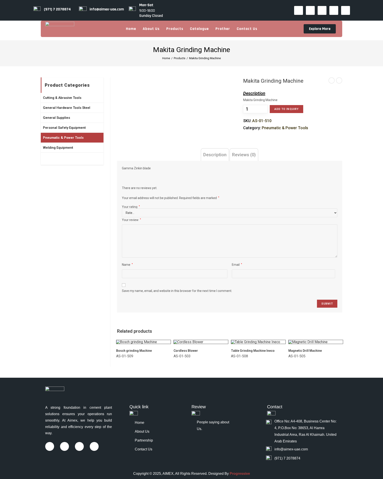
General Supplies (56, 118)
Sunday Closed (151, 16)
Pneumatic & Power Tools (285, 127)
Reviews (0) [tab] (244, 154)
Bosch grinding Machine (134, 350)
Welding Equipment (58, 148)
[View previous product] (331, 80)
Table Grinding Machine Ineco (253, 350)
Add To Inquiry (286, 109)
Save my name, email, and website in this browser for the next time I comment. (177, 291)
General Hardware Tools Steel (66, 108)
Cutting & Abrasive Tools (62, 98)
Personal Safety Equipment (64, 128)
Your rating (131, 206)
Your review (131, 220)
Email (237, 264)
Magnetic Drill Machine (305, 350)
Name (127, 264)
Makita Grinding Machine (205, 58)
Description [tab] (215, 154)
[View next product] (339, 80)
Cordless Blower (186, 350)
